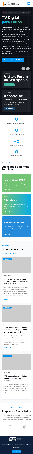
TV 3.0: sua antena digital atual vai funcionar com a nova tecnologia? (15, 378)
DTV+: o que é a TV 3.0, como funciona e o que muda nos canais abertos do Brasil (16, 281)
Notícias (7, 259)
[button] (29, 3)
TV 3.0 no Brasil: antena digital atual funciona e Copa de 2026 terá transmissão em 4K (15, 330)
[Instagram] (19, 451)
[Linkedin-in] (16, 451)
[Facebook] (13, 451)
